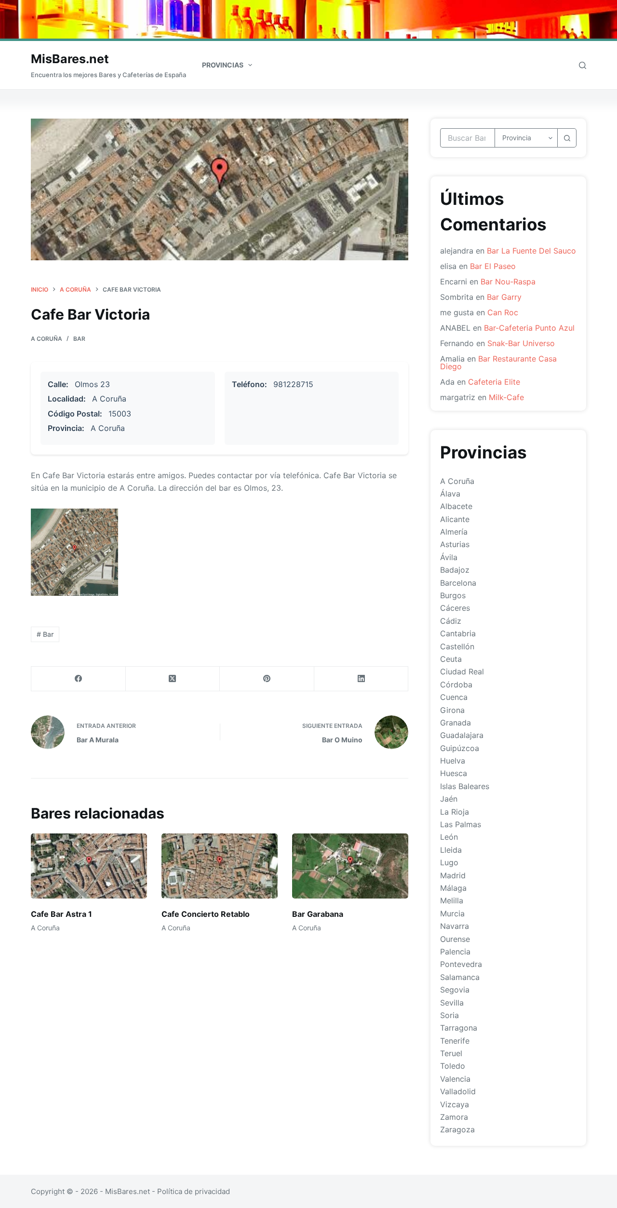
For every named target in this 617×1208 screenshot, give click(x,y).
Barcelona (458, 583)
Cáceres (455, 608)
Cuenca (454, 697)
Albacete (456, 506)
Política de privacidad (193, 1191)
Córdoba (456, 684)
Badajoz (454, 570)
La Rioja (454, 812)
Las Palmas (460, 824)
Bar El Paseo (493, 266)
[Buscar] (582, 65)
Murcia (452, 913)
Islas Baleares (464, 786)
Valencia (455, 1079)
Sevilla (452, 1002)
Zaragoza (457, 1129)
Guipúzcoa (459, 748)
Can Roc (502, 312)
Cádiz (450, 621)
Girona (452, 710)
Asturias (454, 544)
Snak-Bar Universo (521, 343)
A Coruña (46, 338)
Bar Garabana (317, 914)
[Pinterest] (267, 679)
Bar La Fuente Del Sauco (531, 250)
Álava (450, 493)
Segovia (454, 989)
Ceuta (451, 659)
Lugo (449, 862)
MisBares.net (70, 59)
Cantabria (458, 633)
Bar (79, 338)
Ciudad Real (462, 671)
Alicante (454, 519)
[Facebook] (78, 679)
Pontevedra (461, 964)
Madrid (453, 875)
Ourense (455, 939)
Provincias (222, 65)
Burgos (453, 595)
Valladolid (458, 1091)
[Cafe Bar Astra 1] (89, 866)
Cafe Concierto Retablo (205, 914)
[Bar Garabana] (350, 866)
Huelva (452, 760)
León (449, 837)
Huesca (453, 773)
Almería (454, 532)
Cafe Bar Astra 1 (61, 914)
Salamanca (460, 977)
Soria (449, 1015)
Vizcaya (454, 1104)
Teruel (451, 1053)
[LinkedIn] (361, 679)
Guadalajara (461, 735)
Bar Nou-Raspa (508, 281)
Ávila (448, 557)
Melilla (451, 900)
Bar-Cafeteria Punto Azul (529, 328)
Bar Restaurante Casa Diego (498, 362)
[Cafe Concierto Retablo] (219, 866)
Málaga (453, 888)
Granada (455, 722)
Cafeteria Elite (494, 382)
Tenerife (454, 1041)
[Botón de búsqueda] (567, 138)
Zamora (454, 1117)
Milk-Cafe (506, 397)
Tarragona (458, 1028)
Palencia (455, 951)
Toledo (452, 1066)
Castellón (457, 646)
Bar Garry (504, 297)
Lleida (451, 850)
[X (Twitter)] (173, 679)
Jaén (448, 799)
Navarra (454, 926)
